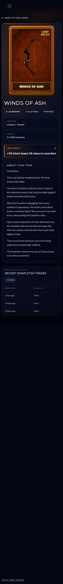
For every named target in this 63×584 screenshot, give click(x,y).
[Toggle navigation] (9, 6)
